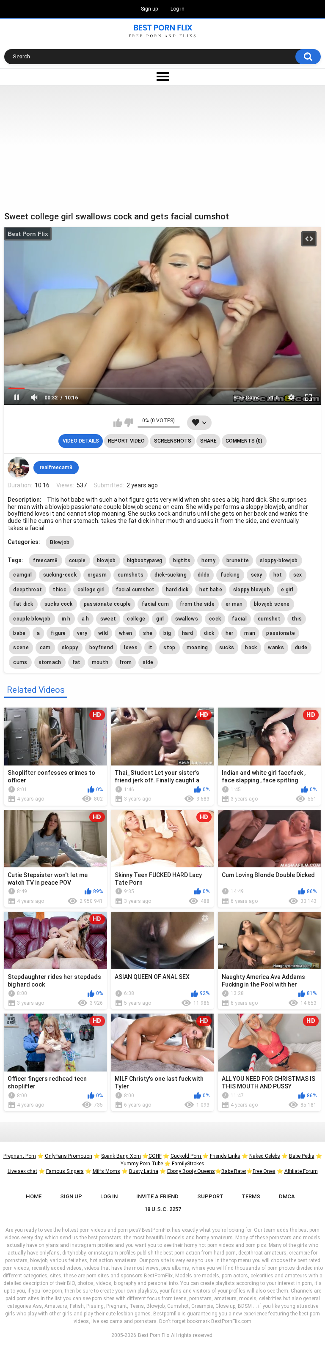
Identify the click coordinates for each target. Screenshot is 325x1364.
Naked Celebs (264, 1156)
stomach (50, 662)
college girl (91, 590)
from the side (197, 604)
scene (21, 648)
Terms (251, 1196)
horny (208, 560)
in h (66, 619)
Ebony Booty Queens (191, 1171)
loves (131, 648)
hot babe (210, 590)
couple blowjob (31, 619)
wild (103, 633)
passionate (280, 633)
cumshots (130, 575)
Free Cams (246, 398)
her (230, 633)
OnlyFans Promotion (68, 1156)
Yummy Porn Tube (142, 1164)
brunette (237, 560)
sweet (108, 619)
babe (19, 633)
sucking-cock (60, 575)
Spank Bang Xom (121, 1156)
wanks (276, 648)
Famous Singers (65, 1171)
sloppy (70, 648)
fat (76, 662)
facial (239, 619)
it (151, 648)
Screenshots (172, 441)
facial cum (155, 604)
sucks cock (58, 604)
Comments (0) (244, 441)
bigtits (181, 560)
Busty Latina (143, 1171)
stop (169, 648)
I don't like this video (128, 422)
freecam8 (45, 560)
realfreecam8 (56, 467)
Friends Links (225, 1156)
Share (208, 441)
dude (301, 648)
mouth (100, 662)
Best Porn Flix (28, 233)
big (167, 633)
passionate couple (107, 604)
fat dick (23, 604)
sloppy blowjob (251, 590)
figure (58, 633)
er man (234, 604)
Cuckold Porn (186, 1156)
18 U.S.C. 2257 (162, 1209)
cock (215, 619)
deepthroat (27, 590)
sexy (256, 575)
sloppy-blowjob (278, 560)
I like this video (117, 422)
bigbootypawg (144, 560)
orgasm (97, 575)
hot (277, 575)
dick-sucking (170, 575)
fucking (230, 575)
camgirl (22, 575)
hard (187, 633)
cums (20, 662)
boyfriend (101, 648)
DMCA (287, 1196)
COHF (155, 1156)
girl (160, 619)
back (251, 648)
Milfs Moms (106, 1171)
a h (85, 619)
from (125, 662)
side (148, 662)
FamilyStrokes (188, 1164)
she (147, 633)
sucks (226, 648)
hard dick (177, 590)
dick (209, 633)
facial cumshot (135, 590)
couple (77, 560)
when (125, 633)
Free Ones (264, 1171)
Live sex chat (22, 1171)
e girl (287, 590)
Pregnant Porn (19, 1156)
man (249, 633)
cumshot (269, 619)
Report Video (126, 441)
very (82, 633)
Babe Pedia (301, 1156)
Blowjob (59, 542)
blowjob (106, 560)
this (297, 619)
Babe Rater (233, 1171)
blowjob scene (272, 604)
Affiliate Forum (301, 1171)
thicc (59, 590)
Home (33, 1196)
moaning (197, 648)
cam (45, 648)
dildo (204, 575)
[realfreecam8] (18, 467)
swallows (186, 619)
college (136, 619)
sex (297, 575)
